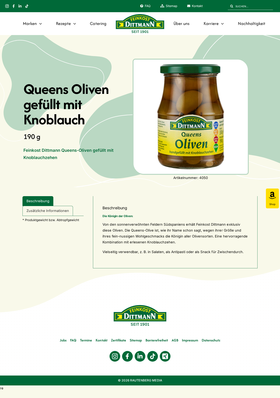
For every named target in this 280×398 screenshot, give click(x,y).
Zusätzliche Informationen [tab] (47, 211)
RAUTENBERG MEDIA (146, 380)
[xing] (165, 356)
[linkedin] (20, 6)
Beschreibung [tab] (37, 201)
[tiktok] (26, 6)
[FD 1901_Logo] (140, 14)
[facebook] (14, 6)
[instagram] (7, 6)
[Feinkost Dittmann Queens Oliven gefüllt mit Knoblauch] (191, 117)
